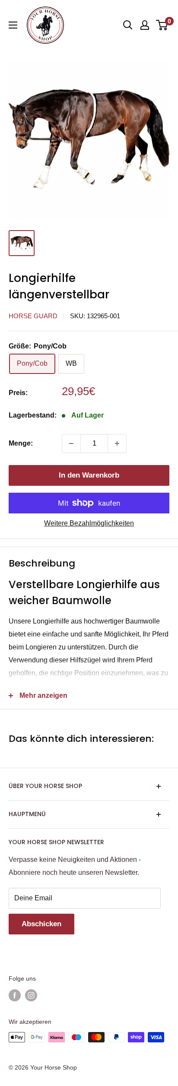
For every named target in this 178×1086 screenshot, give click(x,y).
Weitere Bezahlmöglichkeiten (89, 523)
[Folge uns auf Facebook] (15, 995)
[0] (162, 25)
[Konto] (144, 25)
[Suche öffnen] (128, 25)
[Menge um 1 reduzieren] (71, 443)
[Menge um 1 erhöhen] (117, 443)
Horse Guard (33, 316)
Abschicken (41, 924)
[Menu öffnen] (13, 25)
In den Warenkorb (89, 475)
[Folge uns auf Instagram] (31, 995)
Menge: (21, 443)
